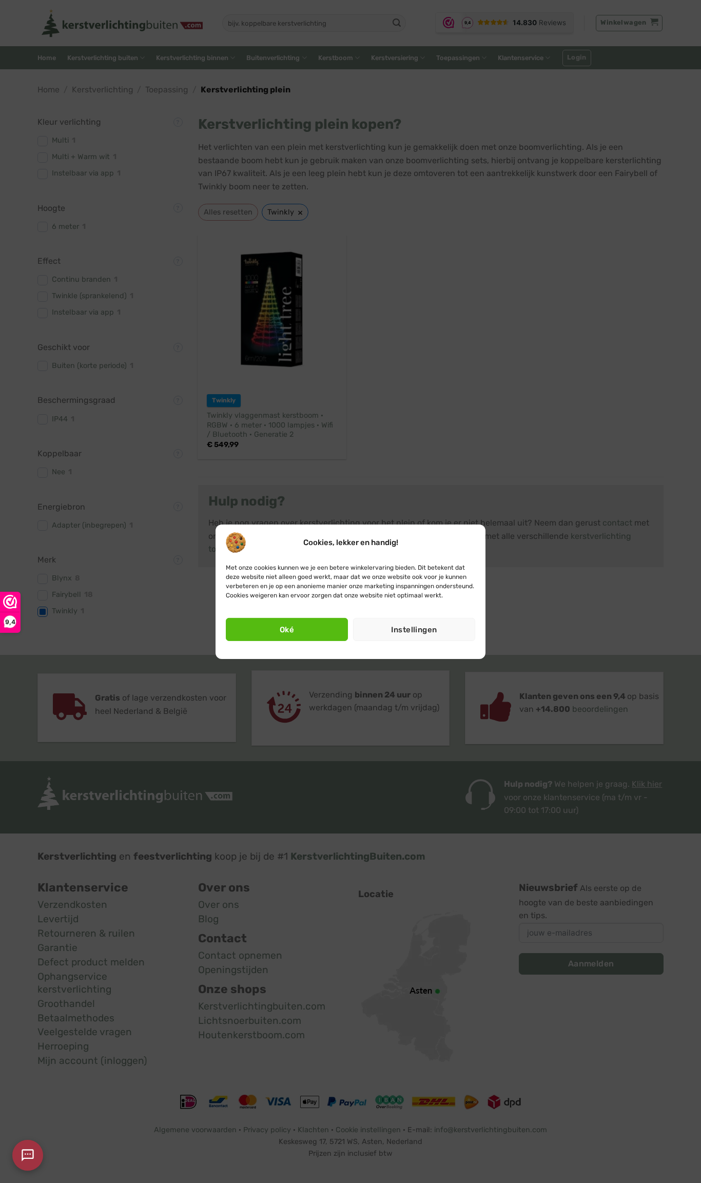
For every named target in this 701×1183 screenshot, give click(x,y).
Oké (287, 629)
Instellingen (414, 629)
